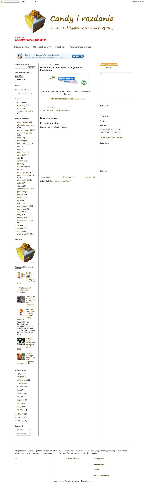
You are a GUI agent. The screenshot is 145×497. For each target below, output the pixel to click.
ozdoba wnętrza (23, 189)
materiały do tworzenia (25, 175)
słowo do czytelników (25, 111)
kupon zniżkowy (23, 172)
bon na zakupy (22, 144)
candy (19, 102)
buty (18, 146)
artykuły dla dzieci (24, 130)
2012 (20, 421)
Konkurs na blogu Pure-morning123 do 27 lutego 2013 (30, 301)
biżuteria (20, 141)
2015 (20, 374)
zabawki (20, 225)
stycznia (20, 410)
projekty (20, 194)
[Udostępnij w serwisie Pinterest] (55, 107)
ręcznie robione (23, 206)
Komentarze (22, 434)
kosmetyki (50, 110)
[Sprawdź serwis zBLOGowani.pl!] (72, 459)
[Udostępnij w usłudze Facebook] (53, 107)
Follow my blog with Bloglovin (111, 138)
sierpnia (20, 387)
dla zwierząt (21, 152)
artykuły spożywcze (24, 133)
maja (19, 397)
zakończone (65, 110)
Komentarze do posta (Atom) (60, 181)
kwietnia (20, 400)
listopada (21, 377)
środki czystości (23, 234)
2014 (20, 414)
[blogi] (96, 470)
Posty (20, 430)
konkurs (20, 105)
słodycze (20, 212)
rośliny (19, 203)
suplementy (21, 209)
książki (20, 169)
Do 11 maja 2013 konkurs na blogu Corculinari (24, 290)
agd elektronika (23, 122)
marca (19, 403)
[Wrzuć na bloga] (49, 107)
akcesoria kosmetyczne (26, 125)
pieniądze (21, 192)
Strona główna (21, 47)
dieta (19, 149)
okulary (20, 186)
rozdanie (58, 110)
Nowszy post (45, 177)
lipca (19, 390)
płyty (19, 200)
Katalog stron (99, 459)
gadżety (20, 161)
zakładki (20, 228)
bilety (19, 138)
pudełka (20, 197)
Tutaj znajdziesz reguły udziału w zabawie (67, 99)
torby (19, 215)
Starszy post (90, 177)
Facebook (60, 47)
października (22, 380)
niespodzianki (22, 180)
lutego (19, 406)
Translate (117, 132)
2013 (20, 417)
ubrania (20, 218)
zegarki (20, 231)
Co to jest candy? (42, 47)
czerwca (20, 393)
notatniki (20, 183)
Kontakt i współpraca (80, 47)
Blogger (88, 481)
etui (18, 158)
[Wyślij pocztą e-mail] (47, 107)
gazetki (20, 164)
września (20, 383)
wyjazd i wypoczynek (25, 220)
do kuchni (21, 155)
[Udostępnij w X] (51, 107)
